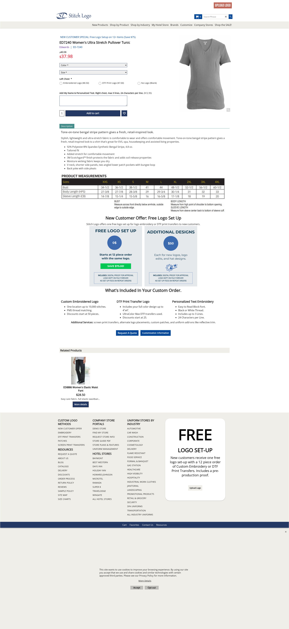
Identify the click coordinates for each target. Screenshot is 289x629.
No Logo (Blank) (149, 83)
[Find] (230, 16)
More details (80, 404)
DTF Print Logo (113, 83)
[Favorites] (124, 113)
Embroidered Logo (76, 83)
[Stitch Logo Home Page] (82, 16)
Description (67, 126)
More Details (144, 580)
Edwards (64, 47)
